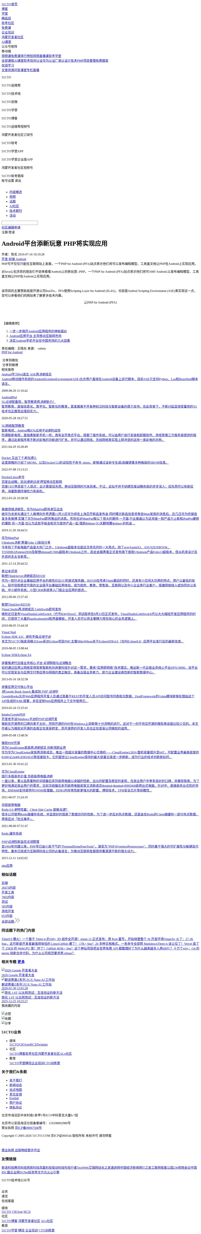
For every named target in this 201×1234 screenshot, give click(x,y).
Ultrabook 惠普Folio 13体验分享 (26, 542)
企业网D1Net (19, 1172)
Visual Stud (9, 632)
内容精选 (15, 192)
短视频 (34, 56)
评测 (14, 571)
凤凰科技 (45, 1167)
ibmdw (6, 714)
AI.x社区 (66, 1053)
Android (7, 397)
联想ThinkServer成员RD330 (23, 576)
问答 (17, 70)
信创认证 (36, 60)
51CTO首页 (9, 4)
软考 (27, 60)
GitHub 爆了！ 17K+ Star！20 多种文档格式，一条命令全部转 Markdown (108, 943)
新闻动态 (15, 1085)
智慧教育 (18, 425)
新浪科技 (8, 1167)
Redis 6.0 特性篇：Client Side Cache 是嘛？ (35, 809)
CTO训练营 (52, 1063)
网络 (8, 425)
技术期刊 (15, 211)
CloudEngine (16, 771)
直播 (36, 70)
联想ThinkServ (11, 604)
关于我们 (15, 1080)
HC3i (33, 1044)
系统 (19, 833)
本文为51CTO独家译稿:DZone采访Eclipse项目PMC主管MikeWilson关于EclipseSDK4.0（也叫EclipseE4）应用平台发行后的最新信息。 (93, 641)
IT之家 (146, 1167)
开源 (17, 743)
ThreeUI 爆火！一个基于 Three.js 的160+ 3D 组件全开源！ (41, 939)
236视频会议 (182, 1167)
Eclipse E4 (24, 655)
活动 (12, 215)
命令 (21, 477)
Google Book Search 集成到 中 (30, 691)
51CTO (14, 1044)
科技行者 (70, 1167)
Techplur (42, 1044)
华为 (5, 771)
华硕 (5, 805)
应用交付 (14, 687)
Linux (14, 477)
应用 (9, 865)
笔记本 (6, 571)
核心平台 (26, 687)
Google (14, 714)
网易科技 (33, 1167)
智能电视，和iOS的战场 (31, 430)
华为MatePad (10, 538)
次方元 (42, 1172)
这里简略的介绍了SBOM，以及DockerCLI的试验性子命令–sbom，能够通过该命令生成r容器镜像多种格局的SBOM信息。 (85, 462)
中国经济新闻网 (131, 1167)
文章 (5, 70)
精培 (28, 1063)
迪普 (5, 687)
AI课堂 (6, 42)
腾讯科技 (20, 1167)
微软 (5, 743)
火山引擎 (53, 1172)
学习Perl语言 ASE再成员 (27, 374)
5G (3, 425)
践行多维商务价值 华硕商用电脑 (27, 776)
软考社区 (8, 23)
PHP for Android (12, 352)
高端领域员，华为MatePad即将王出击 (32, 509)
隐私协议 (15, 1107)
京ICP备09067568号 (28, 1128)
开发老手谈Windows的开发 (29, 719)
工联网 (156, 1167)
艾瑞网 (93, 1167)
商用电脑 (14, 805)
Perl (14, 397)
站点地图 (15, 1089)
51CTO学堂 (17, 1063)
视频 (12, 196)
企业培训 (8, 32)
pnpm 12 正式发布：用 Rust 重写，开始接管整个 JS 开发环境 (122, 939)
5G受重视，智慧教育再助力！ (29, 401)
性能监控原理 (20, 841)
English (14, 1098)
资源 (11, 70)
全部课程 (8, 60)
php (4, 865)
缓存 (12, 833)
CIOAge (24, 1044)
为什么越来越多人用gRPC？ (154, 948)
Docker (6, 477)
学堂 (5, 13)
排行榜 (25, 56)
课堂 (23, 70)
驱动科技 (58, 1167)
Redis (5, 833)
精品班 (6, 18)
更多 (21, 962)
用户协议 (15, 1102)
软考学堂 (55, 56)
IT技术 (72, 60)
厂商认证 (61, 60)
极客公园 (167, 1167)
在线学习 (8, 65)
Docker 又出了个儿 (19, 458)
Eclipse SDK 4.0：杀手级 (26, 636)
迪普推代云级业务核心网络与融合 (36, 663)
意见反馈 (15, 1094)
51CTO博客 (17, 1053)
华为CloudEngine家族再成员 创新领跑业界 (34, 747)
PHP (22, 714)
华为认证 (49, 60)
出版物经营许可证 (27, 1150)
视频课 (6, 56)
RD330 (25, 604)
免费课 (6, 27)
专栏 (30, 70)
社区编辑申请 (11, 227)
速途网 (115, 1167)
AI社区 (14, 206)
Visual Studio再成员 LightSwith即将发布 (31, 609)
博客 (5, 9)
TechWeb (83, 1167)
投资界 (32, 1172)
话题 (12, 201)
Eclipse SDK (10, 655)
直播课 (44, 56)
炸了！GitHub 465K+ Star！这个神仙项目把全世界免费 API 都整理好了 (85, 948)
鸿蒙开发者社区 (13, 37)
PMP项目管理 (86, 60)
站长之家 (104, 1167)
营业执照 (8, 1150)
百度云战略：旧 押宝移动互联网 (32, 481)
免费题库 (102, 60)
